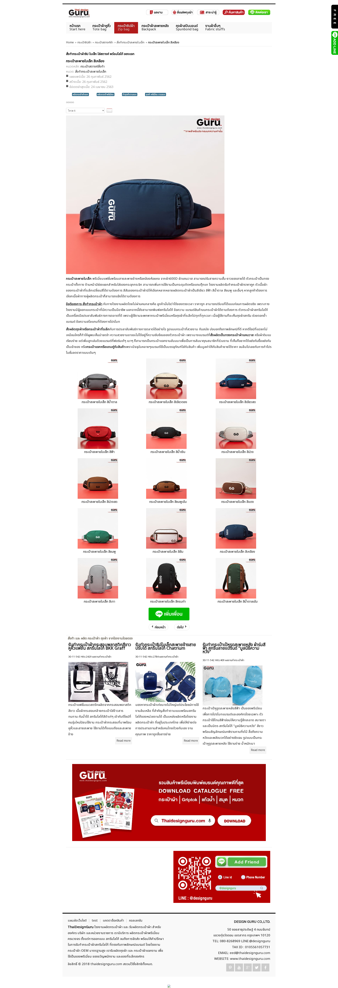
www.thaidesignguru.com (250, 958)
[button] (329, 979)
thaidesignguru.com (106, 964)
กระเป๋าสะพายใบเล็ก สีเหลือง (237, 551)
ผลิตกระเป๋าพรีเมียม (105, 94)
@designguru (259, 941)
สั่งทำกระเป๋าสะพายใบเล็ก (130, 42)
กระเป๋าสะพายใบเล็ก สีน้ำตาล (99, 402)
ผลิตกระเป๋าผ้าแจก (80, 94)
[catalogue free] (334, 16)
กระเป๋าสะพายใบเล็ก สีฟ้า (99, 452)
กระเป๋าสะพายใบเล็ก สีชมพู (99, 551)
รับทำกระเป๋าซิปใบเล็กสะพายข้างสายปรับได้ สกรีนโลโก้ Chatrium (165, 647)
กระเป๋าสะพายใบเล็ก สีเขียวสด (237, 402)
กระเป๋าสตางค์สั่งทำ (92, 66)
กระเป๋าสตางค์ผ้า (104, 42)
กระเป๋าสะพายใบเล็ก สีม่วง (237, 452)
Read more (124, 741)
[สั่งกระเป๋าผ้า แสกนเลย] (221, 877)
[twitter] (257, 967)
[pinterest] (230, 967)
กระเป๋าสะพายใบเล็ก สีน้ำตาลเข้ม (238, 601)
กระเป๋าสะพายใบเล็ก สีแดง (237, 501)
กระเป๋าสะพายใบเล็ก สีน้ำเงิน (168, 452)
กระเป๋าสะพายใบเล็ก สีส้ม (168, 551)
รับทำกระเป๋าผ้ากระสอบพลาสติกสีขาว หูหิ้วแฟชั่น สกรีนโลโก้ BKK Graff (99, 647)
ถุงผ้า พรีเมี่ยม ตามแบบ (155, 94)
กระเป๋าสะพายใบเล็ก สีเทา (99, 601)
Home (70, 42)
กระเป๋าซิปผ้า (84, 42)
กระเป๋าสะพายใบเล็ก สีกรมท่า (168, 601)
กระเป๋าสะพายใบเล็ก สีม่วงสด (99, 501)
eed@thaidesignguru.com (250, 952)
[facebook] (265, 967)
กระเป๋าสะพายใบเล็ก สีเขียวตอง (168, 402)
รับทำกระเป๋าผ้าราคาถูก (239, 284)
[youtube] (239, 967)
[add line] (334, 42)
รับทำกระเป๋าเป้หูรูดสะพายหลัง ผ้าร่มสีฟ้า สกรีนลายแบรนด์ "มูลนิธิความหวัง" (234, 648)
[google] (248, 967)
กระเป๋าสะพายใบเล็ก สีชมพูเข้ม (168, 501)
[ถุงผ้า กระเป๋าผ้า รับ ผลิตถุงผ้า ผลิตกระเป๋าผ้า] (79, 13)
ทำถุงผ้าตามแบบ (130, 94)
